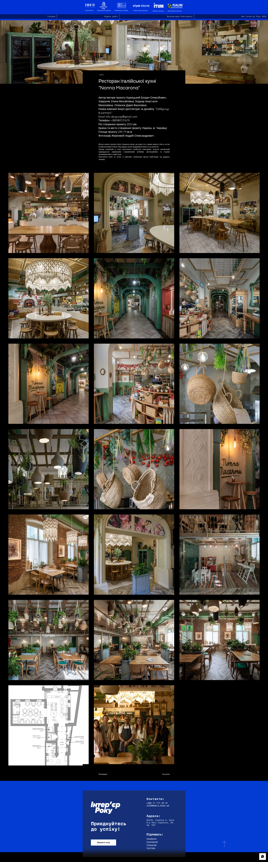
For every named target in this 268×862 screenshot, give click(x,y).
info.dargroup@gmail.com (121, 116)
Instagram (152, 842)
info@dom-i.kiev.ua (157, 805)
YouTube (150, 848)
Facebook (151, 839)
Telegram (151, 845)
